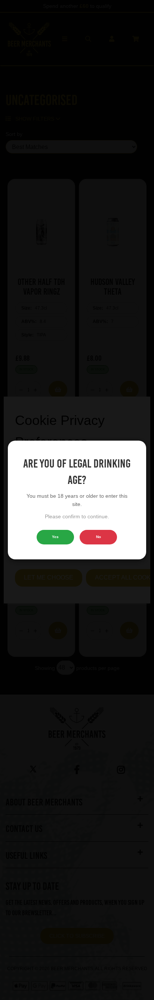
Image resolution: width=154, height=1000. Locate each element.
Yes (55, 537)
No (98, 537)
